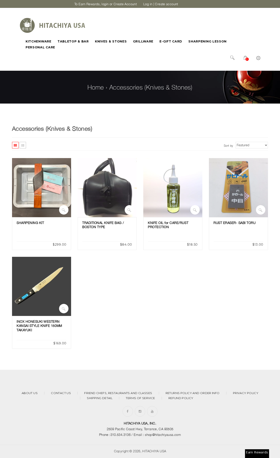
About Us (30, 393)
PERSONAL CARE (40, 47)
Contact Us (61, 393)
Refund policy (180, 398)
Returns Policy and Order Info (193, 393)
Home (96, 87)
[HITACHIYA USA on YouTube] (152, 411)
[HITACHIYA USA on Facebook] (127, 411)
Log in (147, 4)
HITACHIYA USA (154, 451)
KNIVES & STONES (111, 41)
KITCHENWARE (38, 41)
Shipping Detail (99, 398)
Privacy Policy (245, 393)
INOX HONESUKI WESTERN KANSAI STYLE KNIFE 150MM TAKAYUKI (39, 325)
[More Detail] (63, 210)
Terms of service (140, 398)
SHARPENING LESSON (207, 41)
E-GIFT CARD (170, 41)
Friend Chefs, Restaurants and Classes (118, 393)
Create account (166, 4)
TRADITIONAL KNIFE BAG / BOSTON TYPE (103, 225)
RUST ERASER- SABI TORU (235, 223)
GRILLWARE (143, 41)
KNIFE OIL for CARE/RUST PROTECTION (168, 225)
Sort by (228, 145)
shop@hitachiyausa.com (163, 435)
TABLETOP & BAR (73, 41)
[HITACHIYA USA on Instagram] (140, 411)
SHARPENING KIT (30, 223)
